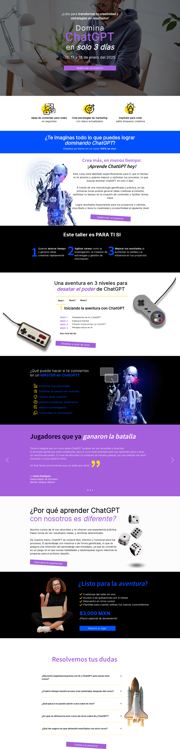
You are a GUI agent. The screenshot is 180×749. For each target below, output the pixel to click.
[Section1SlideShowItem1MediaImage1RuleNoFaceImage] (87, 490)
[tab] (61, 300)
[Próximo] (172, 460)
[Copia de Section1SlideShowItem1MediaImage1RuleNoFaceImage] (90, 490)
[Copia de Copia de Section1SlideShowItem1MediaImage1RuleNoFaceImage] (92, 490)
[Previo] (7, 460)
